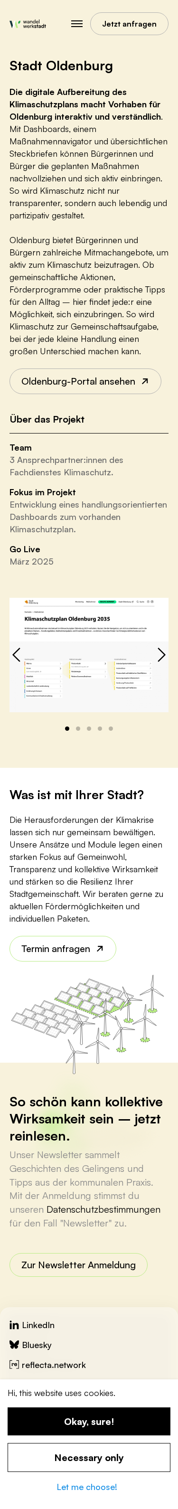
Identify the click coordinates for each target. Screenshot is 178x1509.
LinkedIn (38, 1325)
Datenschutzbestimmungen (103, 1209)
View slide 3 (89, 728)
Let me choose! (86, 1486)
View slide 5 (111, 728)
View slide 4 (100, 728)
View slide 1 (67, 728)
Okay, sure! (89, 1421)
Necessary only (89, 1457)
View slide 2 (78, 728)
